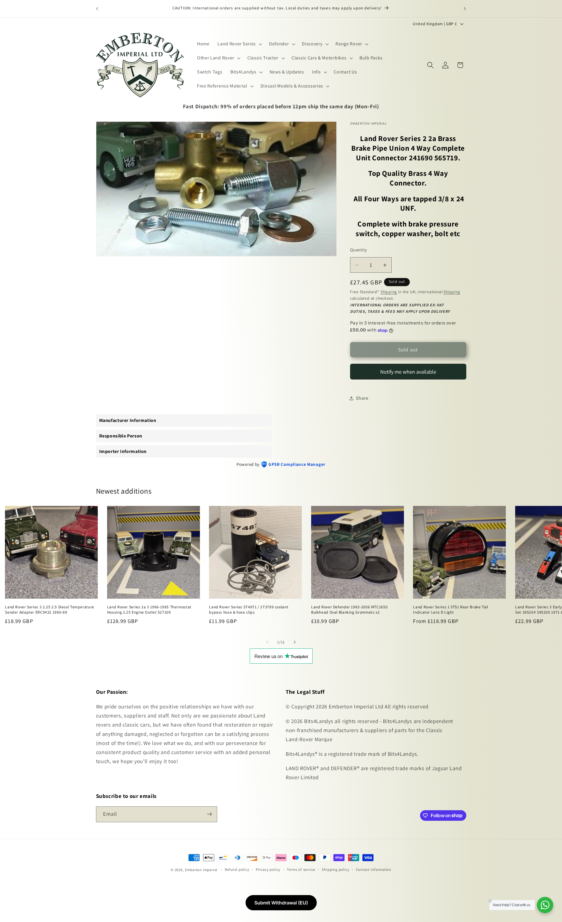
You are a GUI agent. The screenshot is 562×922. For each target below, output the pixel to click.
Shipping (389, 292)
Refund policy (237, 869)
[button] (239, 44)
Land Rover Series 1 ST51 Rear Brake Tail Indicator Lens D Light (450, 609)
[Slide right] (294, 642)
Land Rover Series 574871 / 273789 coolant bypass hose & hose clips (248, 609)
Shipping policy (335, 869)
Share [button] (362, 398)
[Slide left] (267, 642)
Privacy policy (268, 869)
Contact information (373, 869)
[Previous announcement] (97, 8)
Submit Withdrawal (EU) (281, 903)
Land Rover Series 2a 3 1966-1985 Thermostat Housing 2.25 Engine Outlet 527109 (149, 609)
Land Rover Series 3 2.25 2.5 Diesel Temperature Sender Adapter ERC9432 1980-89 (49, 609)
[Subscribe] (209, 814)
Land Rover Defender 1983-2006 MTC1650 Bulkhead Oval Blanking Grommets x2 (349, 609)
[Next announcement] (464, 8)
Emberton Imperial (201, 869)
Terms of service (301, 869)
